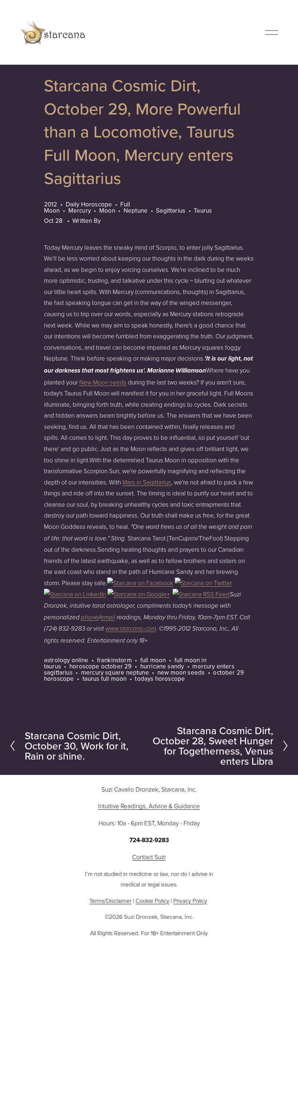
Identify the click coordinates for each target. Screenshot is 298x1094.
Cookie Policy (152, 901)
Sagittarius (170, 210)
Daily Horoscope (89, 204)
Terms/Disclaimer (110, 901)
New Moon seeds (102, 382)
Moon (107, 210)
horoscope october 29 (100, 666)
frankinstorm (114, 660)
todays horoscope (160, 678)
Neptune (136, 210)
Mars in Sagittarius (146, 482)
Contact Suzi (149, 857)
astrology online (66, 660)
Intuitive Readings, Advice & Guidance (149, 806)
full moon (153, 660)
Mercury (79, 210)
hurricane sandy (162, 666)
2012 (50, 204)
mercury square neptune (115, 672)
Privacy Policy (190, 901)
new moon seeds (181, 672)
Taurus (203, 210)
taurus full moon (104, 678)
